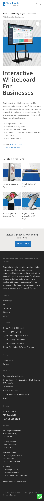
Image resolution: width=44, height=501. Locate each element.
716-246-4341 (9, 415)
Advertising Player (17, 13)
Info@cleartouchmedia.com (14, 481)
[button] (41, 4)
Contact (6, 316)
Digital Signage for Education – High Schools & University (21, 381)
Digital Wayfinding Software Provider (18, 347)
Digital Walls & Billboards (13, 328)
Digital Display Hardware (13, 343)
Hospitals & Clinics (10, 390)
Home (5, 13)
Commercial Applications (13, 376)
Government (8, 386)
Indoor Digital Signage (12, 332)
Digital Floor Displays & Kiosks (15, 335)
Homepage (7, 300)
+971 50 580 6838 (11, 418)
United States (8, 360)
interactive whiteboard (13, 147)
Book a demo (23, 244)
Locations (7, 308)
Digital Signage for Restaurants (16, 394)
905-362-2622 (9, 411)
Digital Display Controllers (14, 339)
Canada (6, 364)
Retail (5, 398)
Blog (5, 304)
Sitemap (6, 312)
